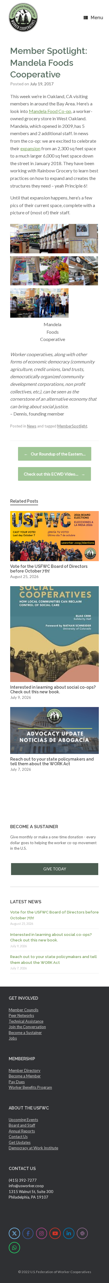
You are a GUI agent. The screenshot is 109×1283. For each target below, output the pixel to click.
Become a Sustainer (25, 1032)
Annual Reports (22, 1131)
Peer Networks (21, 1015)
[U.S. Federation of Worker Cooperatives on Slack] (82, 1233)
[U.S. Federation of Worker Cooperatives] (23, 17)
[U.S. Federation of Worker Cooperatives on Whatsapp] (14, 1247)
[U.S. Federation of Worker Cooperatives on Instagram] (41, 1233)
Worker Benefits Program (30, 1087)
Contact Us (18, 1136)
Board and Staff (22, 1125)
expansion (30, 148)
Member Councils (23, 1010)
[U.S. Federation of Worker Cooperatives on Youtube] (55, 1233)
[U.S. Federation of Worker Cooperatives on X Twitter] (14, 1233)
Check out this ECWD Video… (54, 473)
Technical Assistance (26, 1021)
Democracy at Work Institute (33, 1148)
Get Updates (20, 1142)
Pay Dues (17, 1081)
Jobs (13, 1038)
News (31, 426)
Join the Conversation (27, 1026)
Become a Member (25, 1076)
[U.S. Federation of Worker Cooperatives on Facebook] (28, 1233)
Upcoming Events (23, 1119)
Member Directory (24, 1070)
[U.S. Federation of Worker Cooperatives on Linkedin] (68, 1233)
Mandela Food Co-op (50, 111)
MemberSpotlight (72, 426)
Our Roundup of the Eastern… (54, 453)
